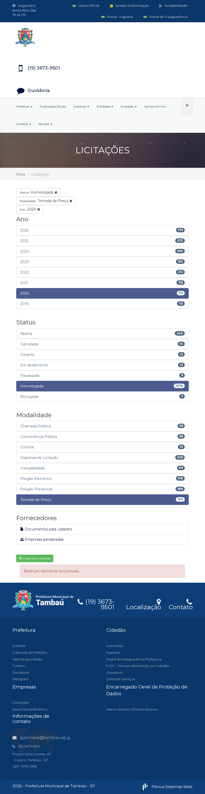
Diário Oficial (88, 6)
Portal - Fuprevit (119, 17)
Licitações (20, 702)
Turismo (18, 666)
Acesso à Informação (132, 6)
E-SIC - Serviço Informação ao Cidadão (138, 666)
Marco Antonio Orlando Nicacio (132, 709)
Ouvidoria (114, 672)
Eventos (18, 646)
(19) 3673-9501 (99, 603)
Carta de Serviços (120, 679)
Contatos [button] (22, 124)
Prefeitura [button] (23, 106)
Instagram (20, 679)
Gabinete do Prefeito (29, 652)
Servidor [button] (44, 124)
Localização (143, 606)
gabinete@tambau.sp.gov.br (50, 737)
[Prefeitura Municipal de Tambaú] (102, 37)
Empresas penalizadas (44, 539)
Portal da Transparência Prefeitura (134, 659)
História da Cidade (27, 659)
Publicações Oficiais (53, 106)
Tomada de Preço (45, 201)
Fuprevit (113, 652)
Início (21, 174)
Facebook (20, 672)
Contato (180, 606)
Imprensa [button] (80, 106)
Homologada (37, 192)
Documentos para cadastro (48, 529)
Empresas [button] (127, 106)
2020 (28, 209)
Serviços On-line (155, 106)
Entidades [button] (104, 106)
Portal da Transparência (168, 17)
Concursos (114, 646)
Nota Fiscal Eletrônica (29, 709)
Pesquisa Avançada (36, 558)
